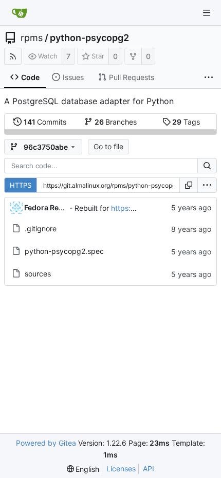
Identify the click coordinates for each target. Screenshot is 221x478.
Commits (45, 121)
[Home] (19, 13)
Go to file (108, 146)
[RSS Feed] (13, 56)
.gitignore (41, 228)
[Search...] (207, 165)
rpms (32, 38)
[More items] (208, 77)
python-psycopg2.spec (64, 251)
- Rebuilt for (90, 208)
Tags (186, 121)
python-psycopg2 (89, 38)
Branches (116, 121)
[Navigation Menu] (206, 13)
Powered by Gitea (46, 443)
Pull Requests (131, 77)
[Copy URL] (188, 185)
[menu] (207, 185)
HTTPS (20, 185)
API (148, 468)
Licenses (121, 468)
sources (38, 273)
